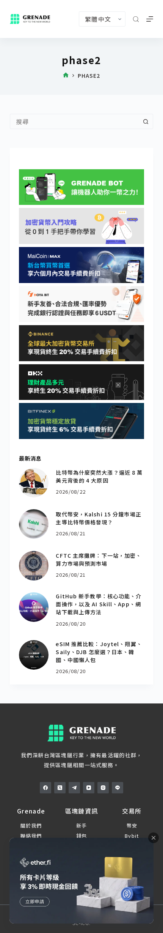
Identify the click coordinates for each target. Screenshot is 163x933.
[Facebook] (45, 787)
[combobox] (74, 121)
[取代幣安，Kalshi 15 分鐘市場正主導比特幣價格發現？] (34, 524)
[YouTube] (88, 787)
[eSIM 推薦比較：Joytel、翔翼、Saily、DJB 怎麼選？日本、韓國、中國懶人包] (34, 655)
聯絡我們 (31, 835)
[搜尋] (136, 19)
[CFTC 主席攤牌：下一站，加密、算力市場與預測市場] (34, 566)
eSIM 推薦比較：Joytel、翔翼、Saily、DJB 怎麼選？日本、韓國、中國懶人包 (99, 652)
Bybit (132, 835)
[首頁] (66, 76)
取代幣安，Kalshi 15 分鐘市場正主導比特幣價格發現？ (98, 518)
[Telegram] (74, 787)
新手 (81, 825)
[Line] (117, 787)
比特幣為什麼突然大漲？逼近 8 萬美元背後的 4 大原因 (99, 476)
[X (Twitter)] (60, 787)
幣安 (132, 825)
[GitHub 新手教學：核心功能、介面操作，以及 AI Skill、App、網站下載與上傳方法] (34, 607)
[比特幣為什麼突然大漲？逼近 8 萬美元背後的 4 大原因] (34, 482)
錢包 (81, 835)
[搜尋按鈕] (145, 121)
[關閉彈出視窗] (153, 837)
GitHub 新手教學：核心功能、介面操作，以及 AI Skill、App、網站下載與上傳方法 (98, 604)
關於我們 (31, 825)
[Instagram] (103, 787)
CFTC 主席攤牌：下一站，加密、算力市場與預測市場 (98, 559)
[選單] (149, 19)
